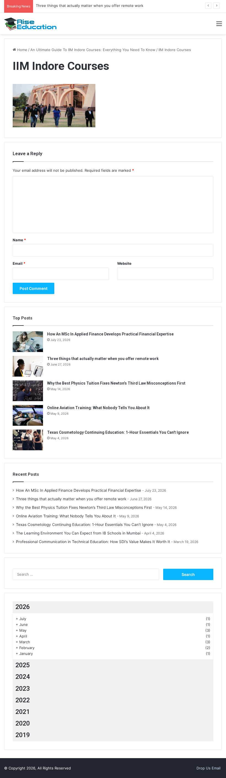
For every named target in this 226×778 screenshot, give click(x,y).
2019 (22, 735)
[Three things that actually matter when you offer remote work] (28, 366)
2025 (22, 665)
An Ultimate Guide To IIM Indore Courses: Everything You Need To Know (92, 49)
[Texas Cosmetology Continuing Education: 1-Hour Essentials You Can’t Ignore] (28, 440)
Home (21, 49)
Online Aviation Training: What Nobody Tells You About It (98, 408)
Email (19, 263)
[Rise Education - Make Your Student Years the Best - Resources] (30, 24)
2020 (22, 723)
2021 (22, 712)
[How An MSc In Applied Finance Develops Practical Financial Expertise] (28, 341)
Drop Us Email (208, 768)
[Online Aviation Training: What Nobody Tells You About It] (28, 415)
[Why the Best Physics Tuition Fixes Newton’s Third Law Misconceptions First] (28, 390)
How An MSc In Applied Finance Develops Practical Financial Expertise (110, 334)
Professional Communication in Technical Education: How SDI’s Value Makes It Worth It (93, 541)
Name (19, 240)
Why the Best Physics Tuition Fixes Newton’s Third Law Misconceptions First (116, 383)
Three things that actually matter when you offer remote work (89, 5)
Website (124, 263)
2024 (22, 677)
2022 (22, 700)
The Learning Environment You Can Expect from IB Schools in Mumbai (78, 533)
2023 (22, 688)
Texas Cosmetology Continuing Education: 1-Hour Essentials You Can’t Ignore (118, 432)
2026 (22, 607)
